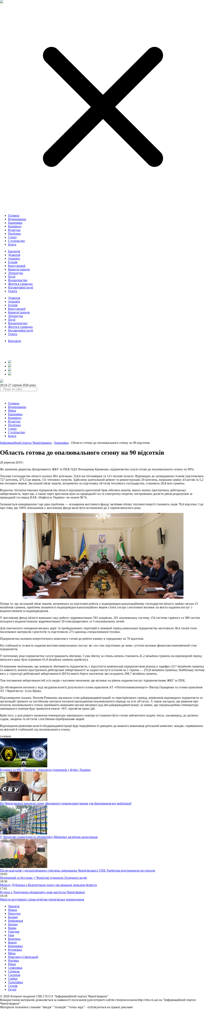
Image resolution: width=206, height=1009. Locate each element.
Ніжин (12, 910)
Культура (14, 230)
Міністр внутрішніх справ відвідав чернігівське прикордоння (42, 899)
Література (15, 273)
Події (11, 276)
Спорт (12, 237)
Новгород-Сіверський (23, 957)
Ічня (11, 935)
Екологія (14, 251)
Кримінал (14, 226)
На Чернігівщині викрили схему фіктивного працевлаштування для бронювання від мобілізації (65, 803)
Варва (12, 928)
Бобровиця (15, 920)
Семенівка (15, 967)
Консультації (16, 265)
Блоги (12, 244)
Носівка (13, 960)
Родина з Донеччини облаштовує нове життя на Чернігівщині (42, 892)
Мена (11, 953)
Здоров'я (14, 258)
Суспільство (16, 241)
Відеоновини (17, 219)
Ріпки (12, 964)
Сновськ (14, 971)
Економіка (15, 222)
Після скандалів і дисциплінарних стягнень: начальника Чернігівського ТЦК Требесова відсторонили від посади (77, 870)
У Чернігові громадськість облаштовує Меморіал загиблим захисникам (49, 837)
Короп (12, 942)
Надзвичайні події (20, 287)
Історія (12, 262)
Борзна (13, 924)
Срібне (13, 978)
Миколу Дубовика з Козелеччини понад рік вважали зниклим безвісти (48, 885)
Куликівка (15, 949)
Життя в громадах (20, 284)
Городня (13, 931)
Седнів (13, 986)
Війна (12, 410)
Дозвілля (14, 255)
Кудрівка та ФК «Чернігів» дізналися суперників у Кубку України (45, 770)
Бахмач (13, 917)
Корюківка (15, 946)
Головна (13, 215)
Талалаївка (15, 982)
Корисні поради (19, 269)
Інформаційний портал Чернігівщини (26, 442)
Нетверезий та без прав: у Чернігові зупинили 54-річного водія (43, 877)
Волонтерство (17, 280)
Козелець (14, 938)
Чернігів (14, 906)
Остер (12, 989)
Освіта (12, 291)
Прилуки (14, 913)
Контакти (14, 341)
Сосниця (14, 975)
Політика (14, 233)
